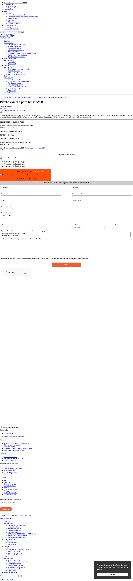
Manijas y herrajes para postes (17, 86)
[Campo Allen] (5, 38)
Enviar (25, 2)
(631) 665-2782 (38, 171)
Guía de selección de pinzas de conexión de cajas (23, 16)
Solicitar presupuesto (6, 34)
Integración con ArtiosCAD (16, 15)
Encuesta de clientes (14, 23)
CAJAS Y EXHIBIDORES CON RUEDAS (22, 53)
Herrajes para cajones (14, 83)
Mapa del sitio (26, 515)
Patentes (6, 491)
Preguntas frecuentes (14, 8)
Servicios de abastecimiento (16, 74)
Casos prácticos (8, 9)
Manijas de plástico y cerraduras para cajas (17, 443)
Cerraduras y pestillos (14, 88)
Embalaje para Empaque (8, 42)
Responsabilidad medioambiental (14, 436)
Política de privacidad (10, 493)
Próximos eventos (13, 22)
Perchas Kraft (12, 64)
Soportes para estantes (14, 79)
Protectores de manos (14, 48)
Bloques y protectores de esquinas (18, 81)
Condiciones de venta (10, 494)
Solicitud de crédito (10, 484)
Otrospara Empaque (8, 77)
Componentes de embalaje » (16, 44)
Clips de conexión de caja (16, 50)
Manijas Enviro (12, 62)
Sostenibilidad (12, 6)
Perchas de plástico (13, 51)
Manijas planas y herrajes (15, 85)
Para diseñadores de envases (16, 57)
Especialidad (12, 90)
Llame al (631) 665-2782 (11, 29)
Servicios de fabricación (15, 72)
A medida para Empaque (8, 66)
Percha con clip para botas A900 (35, 148)
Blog (9, 13)
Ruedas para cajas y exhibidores (17, 55)
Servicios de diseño (14, 71)
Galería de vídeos (13, 18)
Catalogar (7, 482)
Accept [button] (112, 574)
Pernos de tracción (9, 470)
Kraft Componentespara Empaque (10, 59)
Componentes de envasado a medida (19, 69)
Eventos (6, 487)
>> (20, 576)
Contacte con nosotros (11, 25)
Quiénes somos (8, 4)
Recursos (7, 11)
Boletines (11, 20)
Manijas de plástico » (14, 46)
